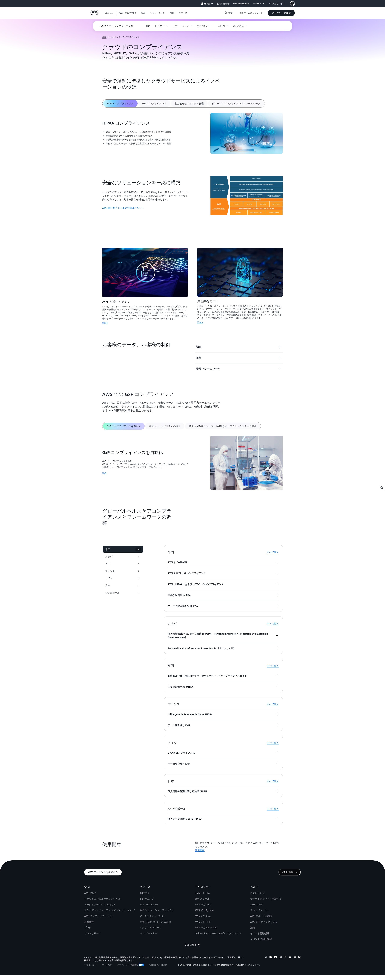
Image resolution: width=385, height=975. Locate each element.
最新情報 (89, 921)
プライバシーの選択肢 (127, 964)
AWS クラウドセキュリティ (99, 915)
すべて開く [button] (273, 552)
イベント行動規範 (260, 933)
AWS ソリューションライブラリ (157, 910)
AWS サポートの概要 (261, 915)
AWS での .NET (203, 904)
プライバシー (90, 964)
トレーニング (147, 898)
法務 (252, 927)
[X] (266, 957)
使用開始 (200, 850)
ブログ (87, 927)
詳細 (104, 473)
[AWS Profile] (292, 3)
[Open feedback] (381, 487)
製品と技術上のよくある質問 (155, 921)
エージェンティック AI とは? (99, 904)
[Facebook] (271, 957)
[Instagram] (280, 957)
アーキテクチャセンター (153, 915)
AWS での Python (204, 910)
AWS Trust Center (149, 904)
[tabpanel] (192, 134)
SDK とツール (202, 898)
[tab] (120, 103)
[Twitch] (285, 957)
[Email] (299, 957)
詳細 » (105, 322)
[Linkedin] (275, 957)
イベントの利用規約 (261, 939)
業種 (104, 37)
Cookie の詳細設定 (158, 964)
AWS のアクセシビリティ (263, 921)
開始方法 (144, 892)
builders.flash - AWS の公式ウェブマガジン (218, 933)
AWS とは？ (90, 892)
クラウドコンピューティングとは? (102, 898)
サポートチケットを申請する (266, 898)
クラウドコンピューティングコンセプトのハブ (109, 910)
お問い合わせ (257, 892)
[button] (127, 13)
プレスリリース (92, 933)
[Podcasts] (295, 957)
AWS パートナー (148, 933)
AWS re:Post (256, 904)
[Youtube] (290, 957)
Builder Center (202, 892)
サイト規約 (107, 964)
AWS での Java (203, 915)
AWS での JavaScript (206, 927)
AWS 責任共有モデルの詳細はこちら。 (123, 207)
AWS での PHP (203, 921)
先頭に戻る (191, 944)
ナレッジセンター (260, 910)
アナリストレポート (150, 927)
